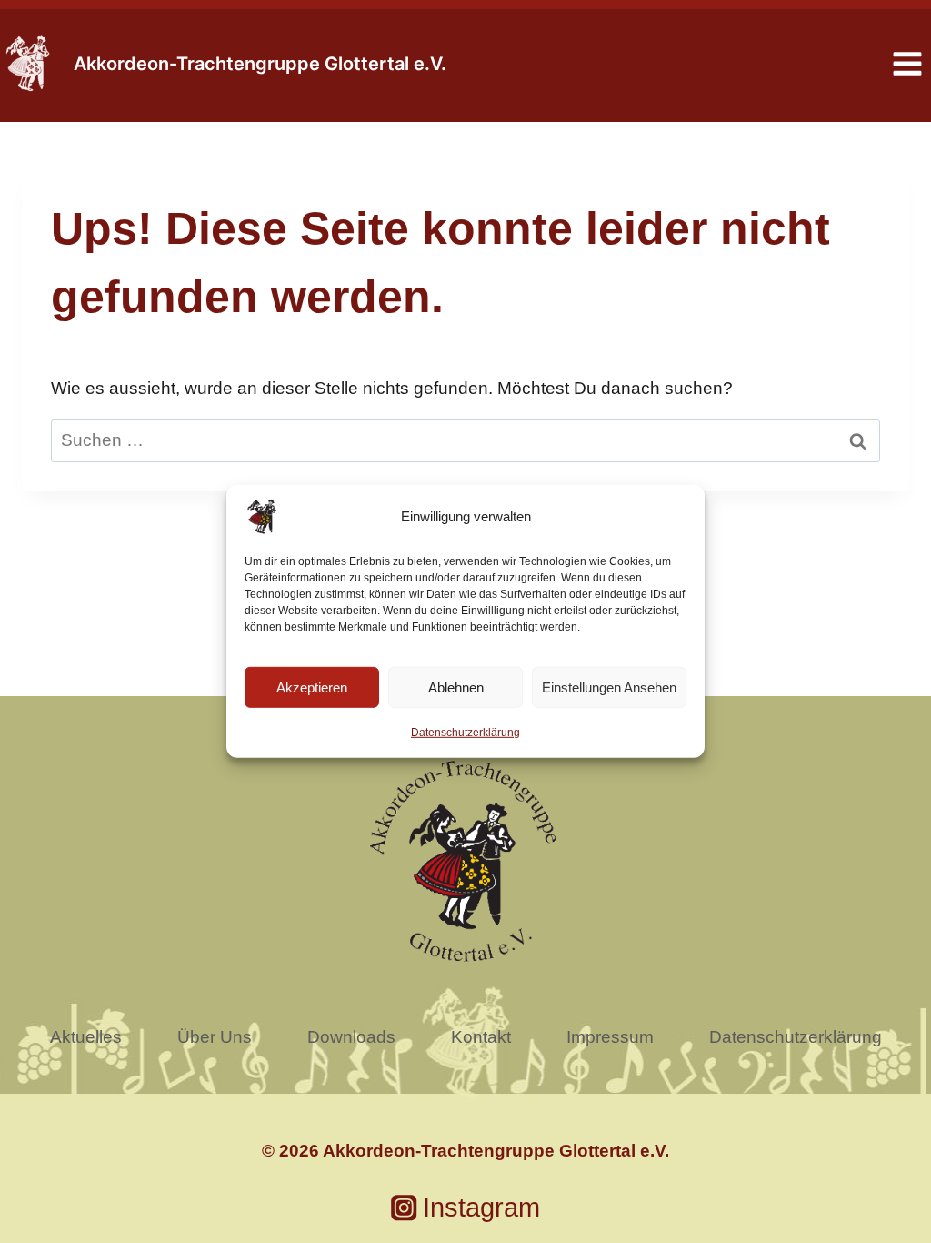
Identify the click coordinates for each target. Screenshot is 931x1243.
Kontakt (481, 1036)
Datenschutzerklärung (465, 732)
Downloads (351, 1036)
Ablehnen (456, 686)
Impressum (610, 1036)
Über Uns (214, 1036)
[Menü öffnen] (907, 63)
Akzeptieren (311, 686)
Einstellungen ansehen (609, 686)
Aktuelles (86, 1036)
